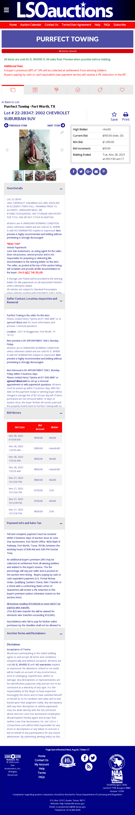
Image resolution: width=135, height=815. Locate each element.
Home (13, 24)
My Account (42, 764)
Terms (42, 773)
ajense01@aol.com (17, 322)
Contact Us (51, 24)
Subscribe (120, 24)
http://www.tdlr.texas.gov (72, 803)
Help (97, 24)
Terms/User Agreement (76, 24)
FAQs (107, 24)
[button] (62, 132)
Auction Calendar (30, 24)
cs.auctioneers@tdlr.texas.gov (71, 806)
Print (126, 119)
